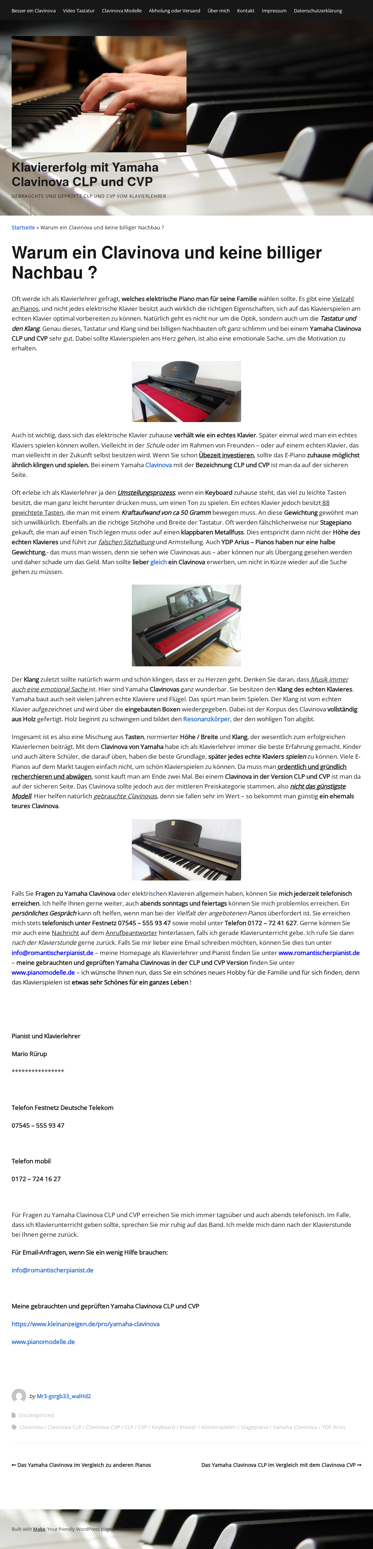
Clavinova (31, 1427)
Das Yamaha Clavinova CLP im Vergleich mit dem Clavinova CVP (278, 1464)
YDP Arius (334, 1427)
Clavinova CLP (64, 1427)
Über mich (219, 10)
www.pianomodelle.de (43, 972)
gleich (159, 562)
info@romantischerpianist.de (53, 952)
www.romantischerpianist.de (319, 952)
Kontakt (246, 10)
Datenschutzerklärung (318, 10)
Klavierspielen (218, 1427)
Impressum (274, 10)
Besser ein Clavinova (34, 10)
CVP (142, 1427)
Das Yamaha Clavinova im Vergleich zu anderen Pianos (84, 1464)
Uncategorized (36, 1415)
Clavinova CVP (103, 1427)
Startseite (23, 227)
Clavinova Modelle (122, 10)
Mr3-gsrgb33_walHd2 (64, 1396)
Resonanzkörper (206, 719)
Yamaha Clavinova (295, 1427)
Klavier (188, 1427)
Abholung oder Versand (174, 10)
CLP (129, 1427)
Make (39, 1529)
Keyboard (163, 1427)
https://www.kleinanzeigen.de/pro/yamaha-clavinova (86, 1324)
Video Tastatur (79, 10)
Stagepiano (254, 1427)
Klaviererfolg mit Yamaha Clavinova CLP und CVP (85, 174)
